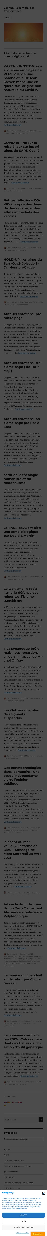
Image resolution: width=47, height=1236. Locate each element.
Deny (23, 1221)
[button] (43, 1193)
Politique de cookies (22, 1233)
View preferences (23, 1227)
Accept (23, 1215)
